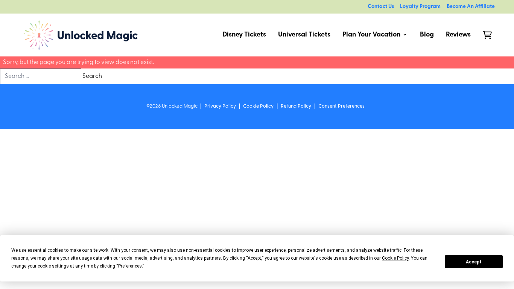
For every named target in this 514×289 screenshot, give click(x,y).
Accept (474, 262)
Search (92, 76)
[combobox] (40, 76)
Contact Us (381, 6)
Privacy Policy (220, 106)
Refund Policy (296, 106)
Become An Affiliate (471, 6)
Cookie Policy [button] (395, 258)
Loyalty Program (420, 6)
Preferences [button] (130, 266)
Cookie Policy (258, 106)
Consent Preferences (341, 106)
